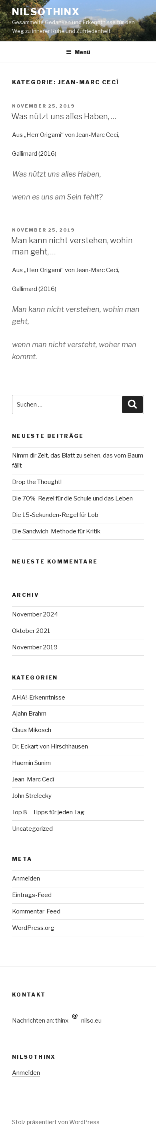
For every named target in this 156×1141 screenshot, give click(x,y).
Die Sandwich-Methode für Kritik (56, 531)
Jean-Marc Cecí (33, 779)
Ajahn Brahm (29, 713)
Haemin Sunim (31, 763)
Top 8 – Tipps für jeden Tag (48, 812)
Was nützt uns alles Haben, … (63, 116)
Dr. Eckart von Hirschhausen (50, 746)
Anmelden (26, 878)
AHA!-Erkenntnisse (38, 697)
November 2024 (35, 614)
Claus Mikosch (31, 730)
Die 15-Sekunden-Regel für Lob (55, 515)
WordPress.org (33, 928)
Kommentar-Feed (36, 911)
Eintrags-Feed (32, 895)
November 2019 (35, 647)
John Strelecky (32, 795)
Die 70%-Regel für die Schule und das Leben (72, 498)
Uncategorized (32, 828)
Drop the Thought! (37, 482)
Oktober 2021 (31, 631)
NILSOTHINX (46, 12)
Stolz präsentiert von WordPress (56, 1122)
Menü (82, 52)
